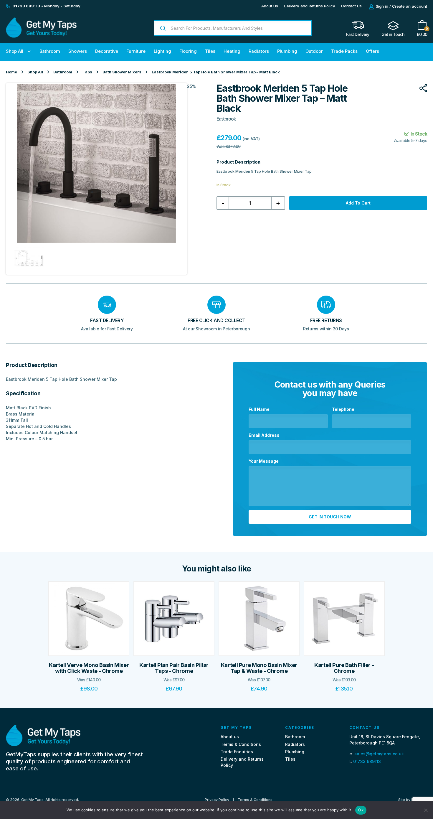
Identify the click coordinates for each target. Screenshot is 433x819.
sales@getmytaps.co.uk (379, 753)
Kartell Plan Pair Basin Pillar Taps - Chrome (174, 668)
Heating (232, 51)
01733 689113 (367, 761)
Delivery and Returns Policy (309, 6)
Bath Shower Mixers (122, 72)
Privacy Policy (217, 800)
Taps (87, 72)
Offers (372, 51)
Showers (77, 51)
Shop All (14, 51)
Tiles (210, 51)
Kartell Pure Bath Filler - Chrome (344, 668)
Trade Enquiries (237, 751)
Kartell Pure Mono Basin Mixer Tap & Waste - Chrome (259, 668)
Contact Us (351, 6)
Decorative (106, 51)
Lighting (162, 51)
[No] (426, 810)
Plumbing (287, 51)
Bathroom (49, 51)
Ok (360, 810)
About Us (269, 6)
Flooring (188, 51)
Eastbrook (226, 119)
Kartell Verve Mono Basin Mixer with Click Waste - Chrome (89, 668)
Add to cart (358, 202)
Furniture (136, 51)
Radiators (259, 51)
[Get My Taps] (41, 36)
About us (230, 736)
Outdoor (314, 51)
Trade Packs (344, 51)
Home (11, 72)
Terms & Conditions (241, 744)
